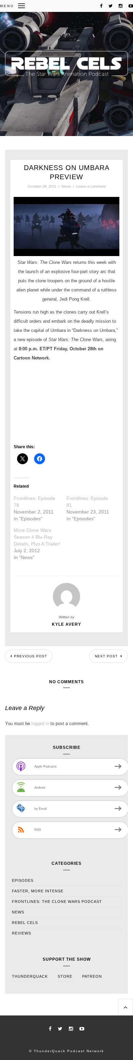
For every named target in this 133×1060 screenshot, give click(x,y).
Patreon (92, 976)
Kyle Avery (66, 624)
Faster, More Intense (37, 891)
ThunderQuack (30, 976)
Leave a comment (91, 186)
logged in (40, 723)
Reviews (21, 933)
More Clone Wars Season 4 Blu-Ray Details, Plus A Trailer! (37, 536)
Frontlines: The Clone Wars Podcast (57, 901)
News (66, 186)
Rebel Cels (25, 923)
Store (65, 976)
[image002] (66, 226)
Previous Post (30, 656)
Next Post (107, 656)
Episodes (22, 880)
